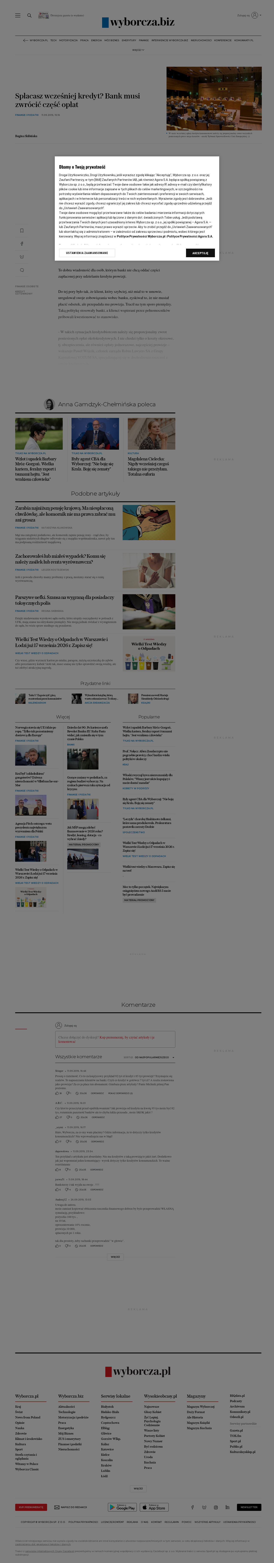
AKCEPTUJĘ (200, 253)
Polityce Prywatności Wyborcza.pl (141, 236)
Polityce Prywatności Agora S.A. (190, 236)
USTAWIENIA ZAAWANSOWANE (87, 253)
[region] (137, 208)
